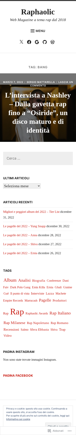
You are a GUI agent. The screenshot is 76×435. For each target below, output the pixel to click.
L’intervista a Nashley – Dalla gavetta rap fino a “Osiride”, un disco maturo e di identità (38, 112)
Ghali (58, 287)
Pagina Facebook (18, 375)
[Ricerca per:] (38, 158)
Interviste (37, 293)
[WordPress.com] (53, 43)
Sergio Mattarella (41, 82)
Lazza (50, 293)
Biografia (38, 280)
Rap (17, 311)
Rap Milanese (14, 322)
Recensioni (11, 329)
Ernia (50, 287)
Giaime (67, 287)
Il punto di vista (19, 293)
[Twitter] (22, 43)
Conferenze (54, 280)
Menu (40, 31)
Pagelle (45, 300)
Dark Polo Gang (20, 287)
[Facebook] (30, 43)
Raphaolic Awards (37, 313)
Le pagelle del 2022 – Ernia (20, 253)
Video (8, 335)
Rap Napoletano (38, 323)
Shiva (53, 329)
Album (10, 280)
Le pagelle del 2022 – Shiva (20, 244)
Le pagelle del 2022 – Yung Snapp (24, 226)
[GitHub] (45, 43)
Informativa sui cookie (18, 419)
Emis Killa (38, 287)
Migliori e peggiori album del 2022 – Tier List (31, 211)
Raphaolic (38, 11)
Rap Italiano (60, 313)
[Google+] (37, 43)
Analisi (24, 280)
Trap (62, 329)
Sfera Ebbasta (39, 329)
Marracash (31, 300)
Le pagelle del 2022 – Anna (20, 235)
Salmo (24, 329)
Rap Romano (59, 323)
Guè (6, 293)
